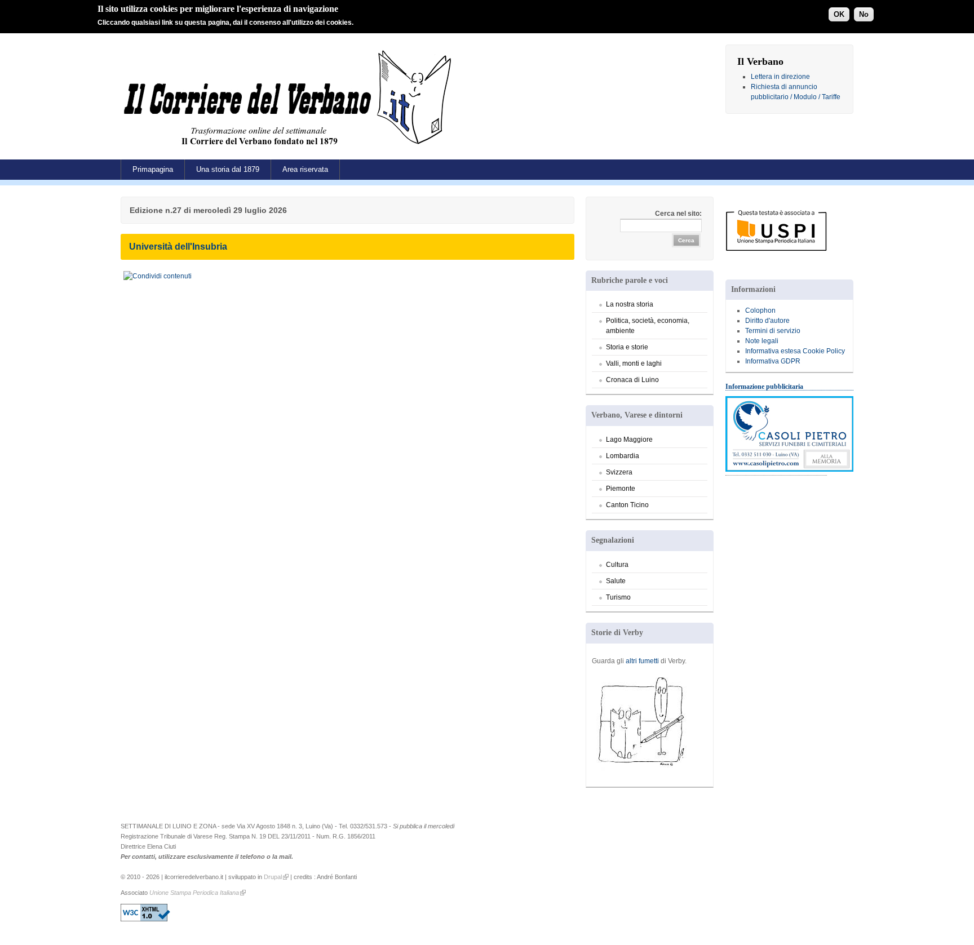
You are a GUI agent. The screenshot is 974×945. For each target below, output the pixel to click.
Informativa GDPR (772, 361)
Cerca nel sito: (678, 214)
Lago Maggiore (629, 439)
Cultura (617, 565)
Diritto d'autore (767, 321)
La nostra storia (629, 304)
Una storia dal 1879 (227, 169)
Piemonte (620, 489)
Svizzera (619, 472)
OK (839, 14)
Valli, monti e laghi (634, 363)
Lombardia (622, 456)
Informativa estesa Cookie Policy (795, 351)
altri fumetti (642, 661)
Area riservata (305, 169)
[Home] (290, 149)
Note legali (761, 341)
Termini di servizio (772, 331)
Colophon (760, 310)
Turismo (618, 597)
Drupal (273, 876)
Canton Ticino (627, 505)
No (864, 14)
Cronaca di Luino (632, 380)
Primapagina (152, 169)
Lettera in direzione (780, 77)
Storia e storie (627, 347)
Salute (616, 581)
